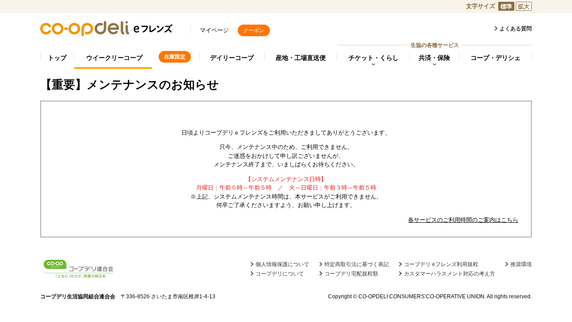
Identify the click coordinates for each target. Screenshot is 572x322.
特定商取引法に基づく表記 (356, 264)
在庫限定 (174, 57)
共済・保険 (434, 57)
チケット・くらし (374, 57)
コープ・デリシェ (496, 57)
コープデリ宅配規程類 (351, 274)
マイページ (214, 30)
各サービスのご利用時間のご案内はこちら (463, 219)
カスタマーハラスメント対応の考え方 (449, 274)
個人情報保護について (282, 264)
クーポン (254, 30)
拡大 (524, 6)
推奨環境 (521, 264)
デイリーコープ (232, 57)
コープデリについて (280, 274)
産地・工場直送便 (301, 57)
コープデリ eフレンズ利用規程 (441, 264)
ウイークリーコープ (114, 57)
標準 (506, 6)
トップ (57, 57)
